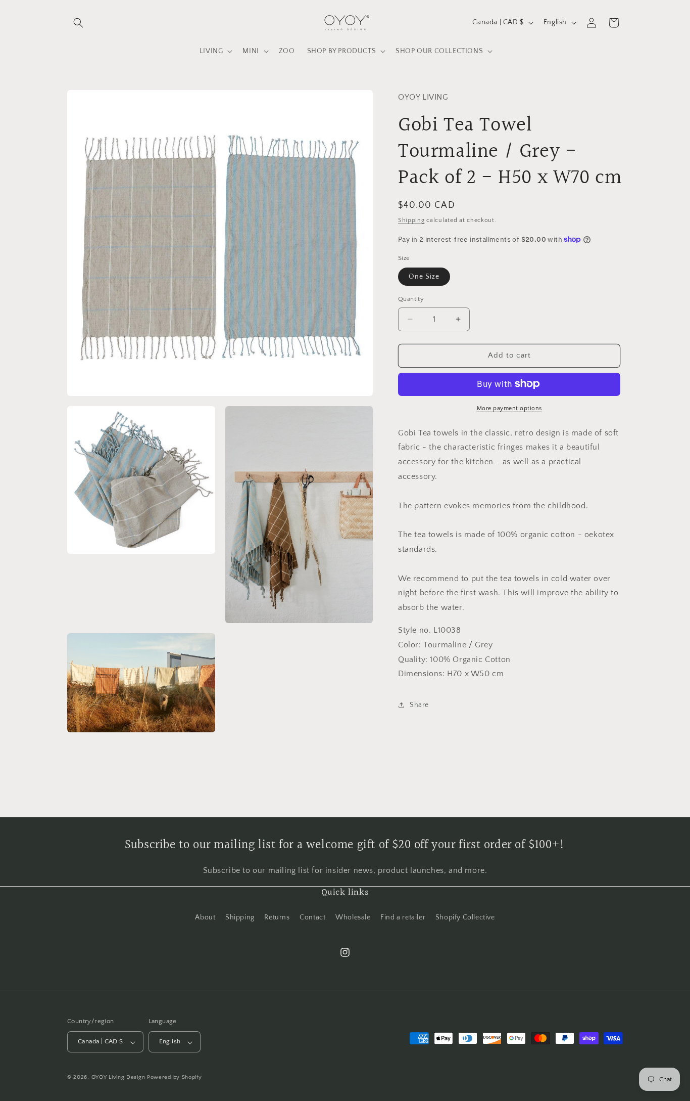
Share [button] (419, 704)
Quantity (411, 298)
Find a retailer (402, 917)
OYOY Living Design (118, 1078)
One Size (424, 277)
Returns (276, 917)
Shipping (411, 219)
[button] (78, 23)
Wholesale (352, 917)
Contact (312, 917)
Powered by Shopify (174, 1078)
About (205, 917)
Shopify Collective (465, 917)
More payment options (509, 408)
